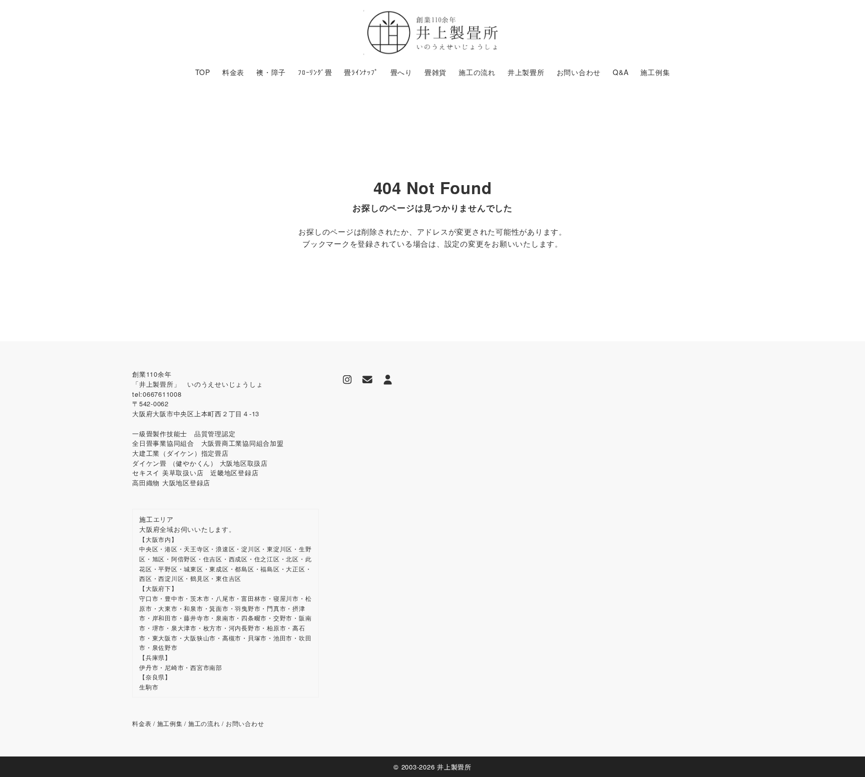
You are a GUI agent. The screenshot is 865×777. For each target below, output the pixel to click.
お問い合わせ (245, 723)
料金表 (141, 723)
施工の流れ (204, 723)
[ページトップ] (842, 754)
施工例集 (170, 723)
